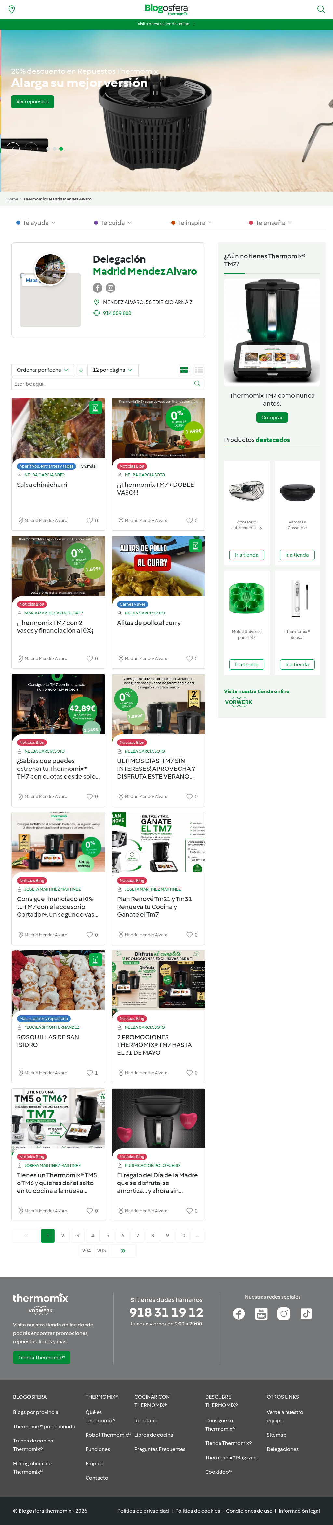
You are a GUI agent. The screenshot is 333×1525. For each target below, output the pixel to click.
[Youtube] (261, 1313)
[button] (321, 9)
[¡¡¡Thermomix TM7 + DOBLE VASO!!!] (158, 435)
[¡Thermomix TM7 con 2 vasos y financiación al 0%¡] (58, 573)
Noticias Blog (132, 466)
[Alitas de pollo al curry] (158, 573)
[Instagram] (283, 1313)
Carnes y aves (133, 604)
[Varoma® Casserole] (297, 488)
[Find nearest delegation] (12, 9)
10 (182, 1236)
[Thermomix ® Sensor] (297, 598)
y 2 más (88, 466)
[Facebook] (239, 1313)
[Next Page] (123, 1251)
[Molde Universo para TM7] (246, 598)
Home (12, 199)
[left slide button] (13, 148)
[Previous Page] (26, 1236)
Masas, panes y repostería (44, 1018)
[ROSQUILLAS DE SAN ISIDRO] (58, 988)
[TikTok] (306, 1313)
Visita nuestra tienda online (163, 23)
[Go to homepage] (166, 10)
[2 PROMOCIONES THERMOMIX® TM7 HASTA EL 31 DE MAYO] (158, 988)
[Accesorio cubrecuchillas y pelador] (246, 488)
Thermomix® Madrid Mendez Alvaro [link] (57, 199)
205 (101, 1250)
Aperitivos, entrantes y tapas (46, 466)
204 (86, 1250)
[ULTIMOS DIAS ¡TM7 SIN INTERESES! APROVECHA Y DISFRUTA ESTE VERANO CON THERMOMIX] (158, 711)
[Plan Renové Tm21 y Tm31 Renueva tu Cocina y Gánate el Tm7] (158, 849)
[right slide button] (31, 148)
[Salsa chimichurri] (58, 435)
